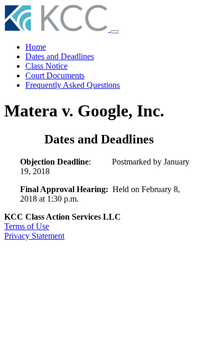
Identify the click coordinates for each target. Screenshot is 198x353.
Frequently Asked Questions (72, 84)
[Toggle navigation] (114, 31)
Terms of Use (26, 226)
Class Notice (46, 65)
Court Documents (54, 75)
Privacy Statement (34, 235)
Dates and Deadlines (59, 56)
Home (35, 46)
